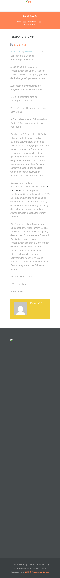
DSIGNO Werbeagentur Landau (37, 572)
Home (18, 22)
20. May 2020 (15, 51)
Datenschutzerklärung (39, 564)
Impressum (19, 564)
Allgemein (32, 22)
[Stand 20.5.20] (30, 45)
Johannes (29, 51)
